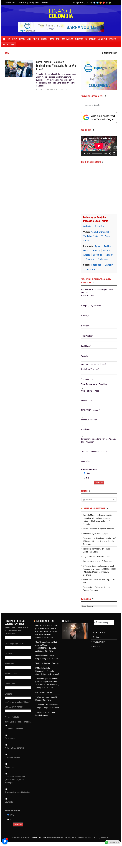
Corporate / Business (90, 390)
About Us (45, 3)
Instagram (91, 269)
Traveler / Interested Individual (94, 451)
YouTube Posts (90, 236)
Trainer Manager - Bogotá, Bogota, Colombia (46, 698)
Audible (107, 246)
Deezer (109, 255)
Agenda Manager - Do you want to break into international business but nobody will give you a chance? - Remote (98, 519)
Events (13, 44)
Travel (52, 39)
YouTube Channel (100, 232)
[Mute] (110, 153)
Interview (112, 39)
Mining (29, 39)
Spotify (96, 250)
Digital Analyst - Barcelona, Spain (97, 556)
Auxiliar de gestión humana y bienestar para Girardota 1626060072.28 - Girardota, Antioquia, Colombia (47, 683)
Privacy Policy (33, 3)
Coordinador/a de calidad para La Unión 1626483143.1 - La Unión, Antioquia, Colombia (100, 541)
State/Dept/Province (90, 369)
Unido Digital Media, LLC (79, 3)
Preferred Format (89, 469)
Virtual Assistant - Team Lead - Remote (45, 714)
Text (87, 478)
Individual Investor (89, 419)
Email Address (87, 295)
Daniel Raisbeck (61, 90)
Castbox (90, 259)
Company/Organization (91, 305)
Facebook (96, 265)
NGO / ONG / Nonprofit (90, 410)
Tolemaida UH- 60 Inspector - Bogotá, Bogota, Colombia (47, 706)
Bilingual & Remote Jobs (94, 508)
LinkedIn (109, 265)
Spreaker (97, 255)
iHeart (86, 250)
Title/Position (87, 335)
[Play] (84, 153)
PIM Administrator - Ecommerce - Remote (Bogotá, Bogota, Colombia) (47, 671)
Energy (14, 39)
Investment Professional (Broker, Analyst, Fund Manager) (98, 440)
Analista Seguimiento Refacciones (97, 561)
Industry (44, 39)
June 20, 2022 (48, 90)
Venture (36, 39)
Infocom (22, 39)
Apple (97, 246)
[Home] (4, 39)
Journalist (85, 461)
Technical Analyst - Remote (46, 663)
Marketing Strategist (43, 692)
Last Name (86, 346)
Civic (57, 39)
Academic (85, 429)
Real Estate (79, 39)
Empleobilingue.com (45, 620)
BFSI (9, 39)
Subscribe (99, 226)
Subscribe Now (10, 3)
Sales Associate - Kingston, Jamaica (98, 528)
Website (87, 226)
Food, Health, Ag (67, 39)
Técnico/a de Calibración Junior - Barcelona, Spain (97, 550)
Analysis (5, 44)
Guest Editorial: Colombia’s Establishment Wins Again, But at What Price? (56, 65)
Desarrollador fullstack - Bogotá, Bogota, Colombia (96, 589)
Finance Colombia (38, 837)
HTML (88, 473)
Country (85, 315)
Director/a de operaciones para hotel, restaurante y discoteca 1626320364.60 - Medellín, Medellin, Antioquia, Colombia (99, 570)
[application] (99, 146)
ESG (86, 39)
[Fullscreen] (114, 153)
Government (86, 400)
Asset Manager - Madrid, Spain (96, 533)
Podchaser (103, 259)
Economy (92, 39)
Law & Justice (102, 39)
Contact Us (22, 3)
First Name (86, 325)
